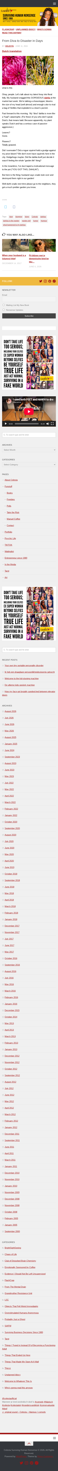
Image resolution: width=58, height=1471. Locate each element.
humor (35, 221)
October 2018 (11, 874)
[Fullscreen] (52, 423)
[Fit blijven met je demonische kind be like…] (42, 245)
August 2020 (10, 835)
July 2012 (9, 1088)
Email (4, 295)
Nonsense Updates (14, 310)
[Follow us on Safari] (54, 281)
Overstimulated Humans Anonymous (22, 1313)
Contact (10, 525)
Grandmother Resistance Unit (18, 1293)
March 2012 (10, 1114)
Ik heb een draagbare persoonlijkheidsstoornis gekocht (30, 672)
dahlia (47, 98)
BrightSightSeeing (13, 1248)
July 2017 (9, 939)
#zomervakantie (47, 1405)
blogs (27, 217)
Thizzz (8, 1368)
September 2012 (12, 1075)
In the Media (10, 564)
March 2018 (10, 906)
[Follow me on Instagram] (45, 281)
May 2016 (9, 984)
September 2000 (12, 1231)
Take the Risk (13, 512)
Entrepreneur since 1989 (16, 558)
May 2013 (9, 1023)
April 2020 (9, 861)
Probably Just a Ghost (15, 1319)
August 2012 (10, 1082)
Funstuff (8, 486)
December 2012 (12, 1056)
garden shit (26, 221)
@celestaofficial (9, 1398)
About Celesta (11, 480)
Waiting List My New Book (17, 305)
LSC (7, 1300)
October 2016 (11, 958)
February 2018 (11, 913)
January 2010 (11, 1186)
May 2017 (9, 952)
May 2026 (9, 731)
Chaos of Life (11, 1254)
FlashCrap (8, 29)
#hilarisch (48, 1402)
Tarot (7, 571)
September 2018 (12, 880)
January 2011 (11, 1166)
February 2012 (11, 1121)
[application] (29, 411)
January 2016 (11, 1004)
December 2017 (12, 926)
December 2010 (12, 1173)
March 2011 (10, 1160)
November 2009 (12, 1192)
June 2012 (9, 1095)
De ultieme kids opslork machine (20, 685)
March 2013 (10, 1036)
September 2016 (12, 965)
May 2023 (9, 776)
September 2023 (12, 757)
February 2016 (11, 997)
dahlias (43, 217)
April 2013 (9, 1030)
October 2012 (11, 1069)
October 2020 (11, 822)
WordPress (21, 1456)
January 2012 (11, 1127)
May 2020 (9, 854)
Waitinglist (9, 551)
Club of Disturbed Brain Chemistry (20, 1261)
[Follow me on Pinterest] (49, 281)
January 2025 (11, 744)
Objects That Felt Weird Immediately (21, 1306)
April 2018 (9, 900)
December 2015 (12, 1010)
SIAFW (8, 1326)
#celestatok (15, 1405)
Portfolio (8, 532)
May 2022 (9, 789)
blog (11, 217)
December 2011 (12, 1134)
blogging (18, 217)
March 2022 (10, 802)
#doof (4, 1408)
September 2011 (12, 1140)
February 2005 (11, 1218)
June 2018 (9, 887)
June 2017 (9, 945)
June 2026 (9, 724)
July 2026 (9, 718)
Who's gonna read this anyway (19, 1387)
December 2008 (12, 1199)
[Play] (5, 423)
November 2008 (12, 1205)
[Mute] (47, 423)
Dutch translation (12, 51)
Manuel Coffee (13, 519)
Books (10, 493)
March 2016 (10, 991)
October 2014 (11, 1017)
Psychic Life (10, 538)
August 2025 (10, 737)
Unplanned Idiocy (25, 29)
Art (6, 577)
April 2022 (9, 796)
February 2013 (11, 1043)
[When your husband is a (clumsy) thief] (15, 245)
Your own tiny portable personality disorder (24, 665)
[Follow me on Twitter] (40, 281)
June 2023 (9, 770)
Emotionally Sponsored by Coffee (20, 1267)
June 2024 (9, 750)
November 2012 (12, 1062)
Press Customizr (45, 1456)
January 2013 (11, 1049)
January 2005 (11, 1225)
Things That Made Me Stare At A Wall (22, 1361)
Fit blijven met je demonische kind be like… (39, 258)
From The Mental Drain (15, 1287)
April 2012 (9, 1108)
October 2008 (11, 1212)
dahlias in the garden (11, 221)
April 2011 (9, 1153)
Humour (44, 221)
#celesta (6, 1405)
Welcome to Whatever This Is (18, 1381)
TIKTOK (8, 545)
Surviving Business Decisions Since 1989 (24, 1332)
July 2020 (9, 841)
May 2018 (9, 893)
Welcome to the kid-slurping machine (22, 678)
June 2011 (9, 1147)
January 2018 (11, 919)
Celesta (9, 46)
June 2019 (9, 867)
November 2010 (12, 1179)
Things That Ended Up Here (17, 1355)
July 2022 (9, 783)
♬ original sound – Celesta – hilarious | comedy (24, 1412)
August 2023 (10, 763)
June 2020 (9, 848)
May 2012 (9, 1101)
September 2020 (12, 828)
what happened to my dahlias (14, 225)
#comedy (39, 1402)
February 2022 (11, 809)
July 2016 (9, 978)
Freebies (11, 499)
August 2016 (10, 971)
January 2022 (11, 815)
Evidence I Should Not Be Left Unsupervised (25, 1274)
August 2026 (10, 711)
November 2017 (12, 932)
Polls (9, 506)
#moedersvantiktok (30, 1405)
